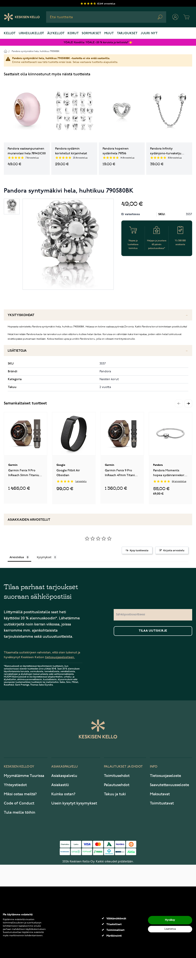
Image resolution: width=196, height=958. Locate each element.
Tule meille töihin (19, 812)
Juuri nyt (149, 33)
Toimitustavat (162, 803)
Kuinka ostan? (63, 794)
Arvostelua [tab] (17, 557)
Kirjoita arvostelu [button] (173, 550)
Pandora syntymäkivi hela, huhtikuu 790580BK (36, 51)
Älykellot (56, 33)
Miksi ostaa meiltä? (20, 794)
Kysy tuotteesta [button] (139, 550)
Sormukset (91, 33)
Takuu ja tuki (115, 794)
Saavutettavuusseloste (169, 785)
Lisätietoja (17, 350)
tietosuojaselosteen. (60, 657)
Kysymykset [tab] (44, 557)
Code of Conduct (19, 803)
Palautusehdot (116, 785)
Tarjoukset (127, 33)
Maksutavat (160, 794)
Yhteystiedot (15, 785)
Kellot (10, 33)
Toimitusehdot (117, 775)
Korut (73, 33)
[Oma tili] (175, 17)
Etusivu (5, 51)
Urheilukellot (31, 33)
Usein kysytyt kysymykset (74, 803)
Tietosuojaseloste (165, 775)
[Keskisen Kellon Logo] (22, 17)
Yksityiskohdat (21, 315)
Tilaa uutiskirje (153, 630)
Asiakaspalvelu (64, 775)
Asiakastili (60, 785)
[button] (188, 403)
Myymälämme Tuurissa (24, 775)
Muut (109, 33)
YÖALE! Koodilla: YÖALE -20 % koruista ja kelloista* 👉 (98, 42)
